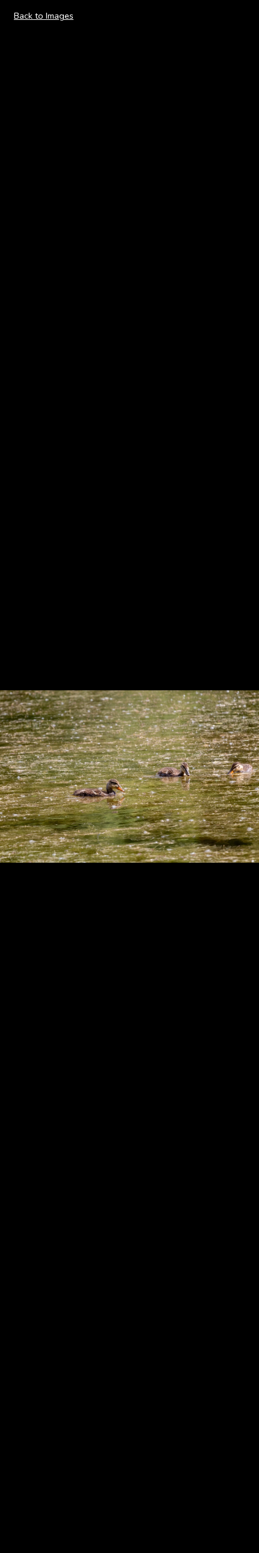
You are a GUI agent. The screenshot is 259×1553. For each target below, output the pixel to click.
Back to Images (43, 16)
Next (235, 776)
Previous (31, 776)
